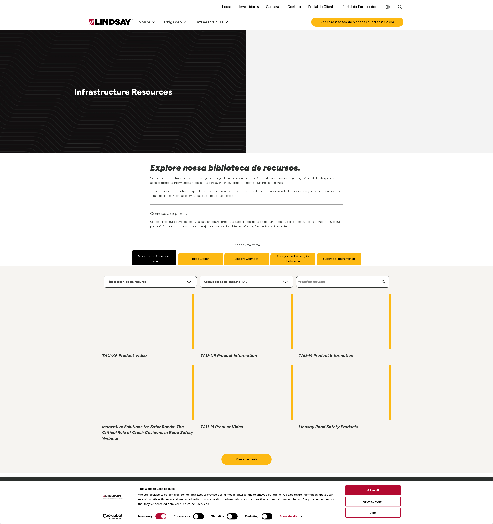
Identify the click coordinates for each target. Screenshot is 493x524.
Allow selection (373, 501)
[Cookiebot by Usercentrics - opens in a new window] (113, 516)
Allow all (373, 490)
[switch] (198, 516)
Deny (373, 512)
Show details (288, 516)
